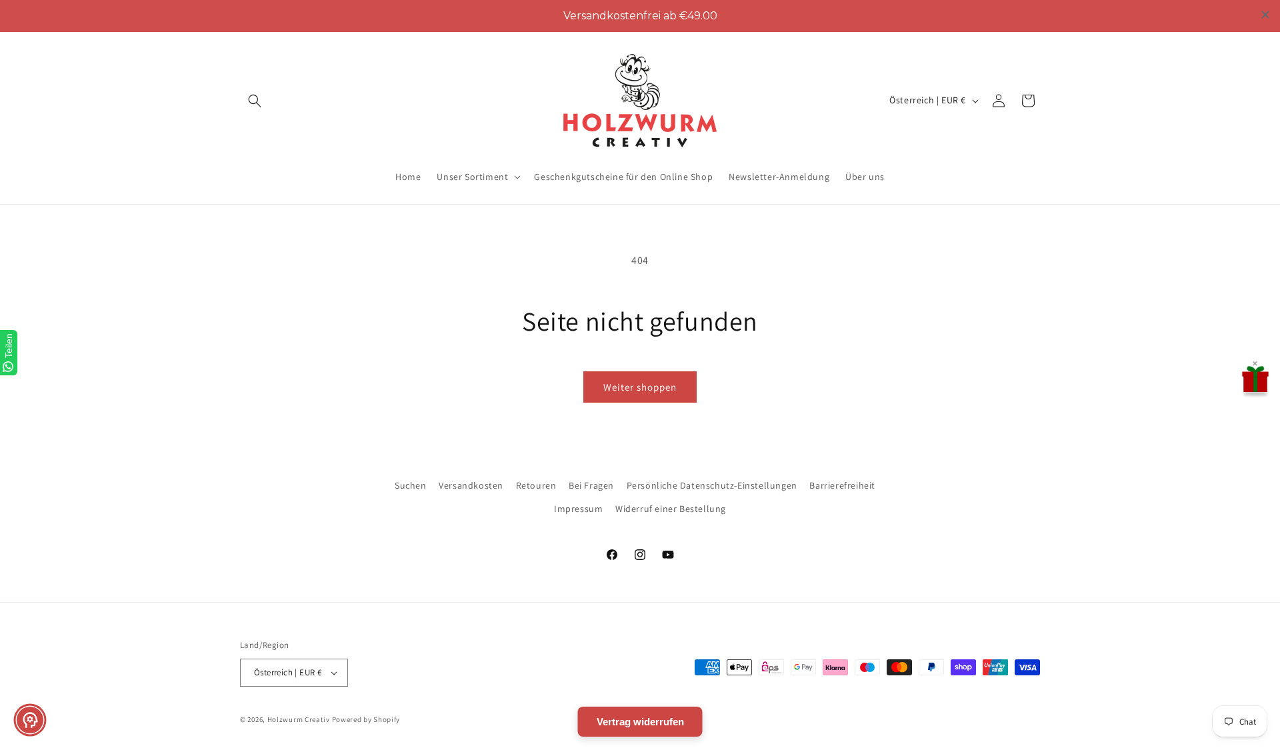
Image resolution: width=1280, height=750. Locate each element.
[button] (254, 100)
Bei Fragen (591, 485)
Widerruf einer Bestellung (670, 509)
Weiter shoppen (640, 387)
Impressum (578, 509)
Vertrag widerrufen (640, 721)
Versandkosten (471, 485)
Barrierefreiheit (842, 485)
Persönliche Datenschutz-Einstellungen (712, 485)
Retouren (536, 485)
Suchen (411, 485)
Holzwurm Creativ (298, 719)
